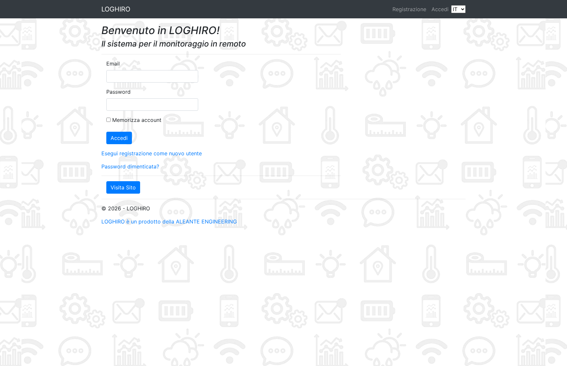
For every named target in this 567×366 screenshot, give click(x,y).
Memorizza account (136, 120)
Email (113, 63)
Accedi (440, 9)
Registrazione (409, 9)
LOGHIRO (115, 9)
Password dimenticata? (130, 166)
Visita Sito (123, 187)
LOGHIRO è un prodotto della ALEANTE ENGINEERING (169, 221)
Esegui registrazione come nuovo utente (151, 153)
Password (118, 91)
